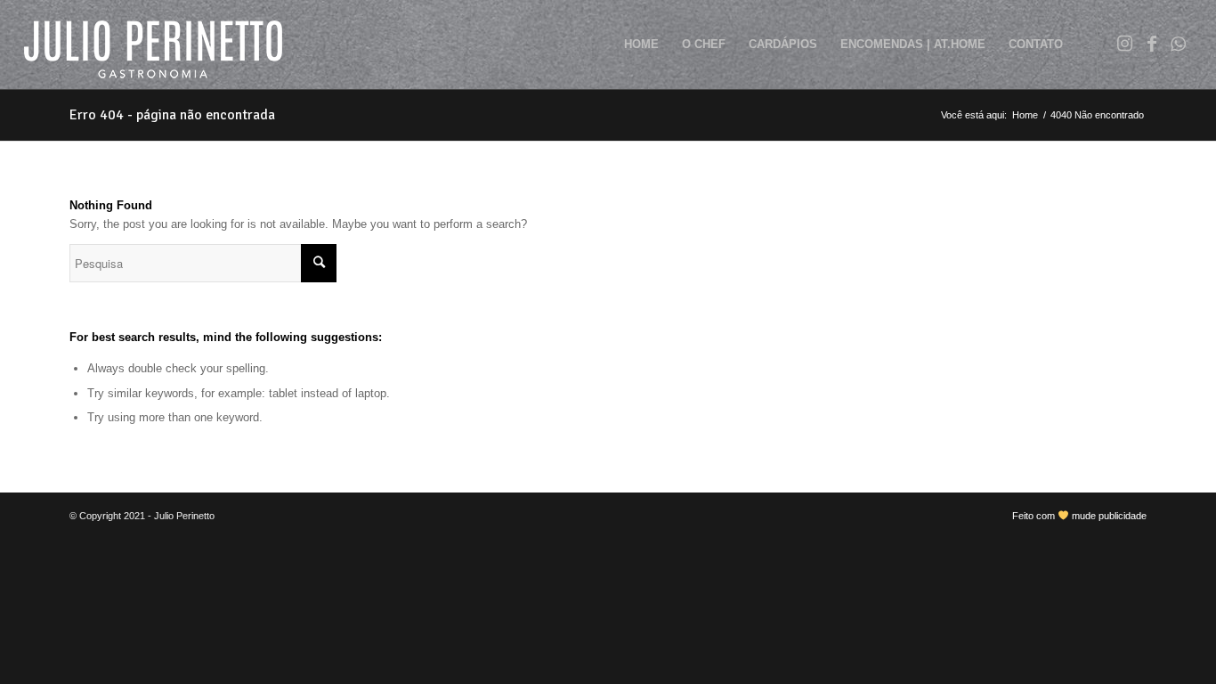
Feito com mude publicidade (1079, 515)
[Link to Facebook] (1152, 43)
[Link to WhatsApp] (1178, 43)
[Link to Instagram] (1125, 43)
